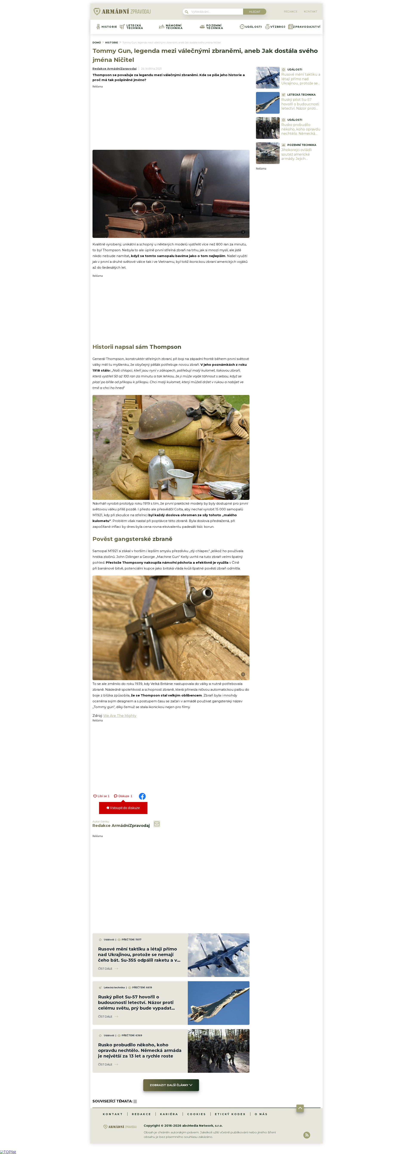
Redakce (141, 1114)
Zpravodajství (307, 27)
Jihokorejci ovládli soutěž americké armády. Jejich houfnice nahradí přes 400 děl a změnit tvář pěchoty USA (300, 161)
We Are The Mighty (119, 716)
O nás (261, 1114)
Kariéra (169, 1114)
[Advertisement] (171, 118)
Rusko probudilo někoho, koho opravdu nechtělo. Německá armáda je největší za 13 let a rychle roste (140, 1050)
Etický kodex (230, 1114)
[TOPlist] (8, 1152)
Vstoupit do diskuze (124, 808)
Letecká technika (134, 26)
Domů (96, 42)
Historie (109, 27)
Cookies (196, 1114)
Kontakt (113, 1114)
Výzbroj (277, 27)
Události (253, 27)
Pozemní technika (214, 26)
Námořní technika (174, 26)
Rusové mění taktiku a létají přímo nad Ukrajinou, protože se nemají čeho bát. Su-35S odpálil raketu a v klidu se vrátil (300, 85)
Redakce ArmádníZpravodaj (114, 68)
